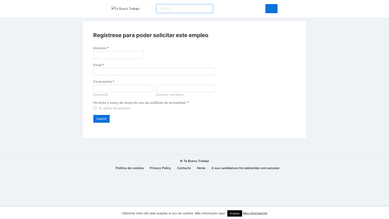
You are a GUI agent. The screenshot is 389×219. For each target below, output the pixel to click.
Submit (101, 119)
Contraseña (103, 81)
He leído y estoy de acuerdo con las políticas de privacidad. (141, 103)
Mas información (255, 213)
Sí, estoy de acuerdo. (115, 108)
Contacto (184, 168)
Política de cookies (130, 168)
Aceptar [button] (235, 213)
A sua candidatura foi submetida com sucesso (245, 168)
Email (98, 65)
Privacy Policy (160, 168)
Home (201, 168)
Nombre (101, 48)
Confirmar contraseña (169, 94)
